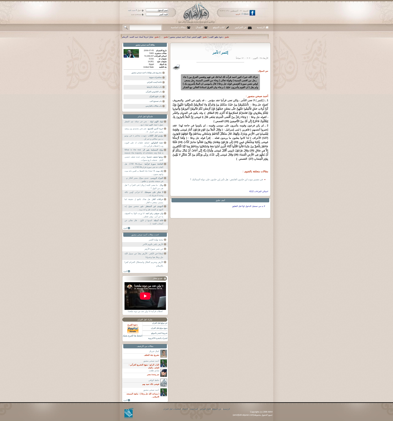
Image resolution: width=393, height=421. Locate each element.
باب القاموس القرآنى (154, 92)
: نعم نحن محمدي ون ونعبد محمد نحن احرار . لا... (144, 130)
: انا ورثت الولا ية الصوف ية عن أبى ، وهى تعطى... (144, 215)
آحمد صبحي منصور (143, 45)
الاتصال (199, 27)
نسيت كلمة (131, 10)
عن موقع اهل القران (159, 323)
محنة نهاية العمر (156, 239)
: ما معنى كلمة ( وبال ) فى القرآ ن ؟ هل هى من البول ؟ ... (144, 187)
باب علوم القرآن (155, 96)
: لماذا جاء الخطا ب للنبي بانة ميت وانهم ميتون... (144, 172)
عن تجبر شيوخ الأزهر (153, 249)
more (126, 228)
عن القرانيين (241, 27)
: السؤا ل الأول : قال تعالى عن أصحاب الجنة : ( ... (144, 222)
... (207, 37)
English (245, 14)
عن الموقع (216, 409)
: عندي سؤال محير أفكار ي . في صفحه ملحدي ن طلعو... (144, 180)
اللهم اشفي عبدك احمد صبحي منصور (232, 37)
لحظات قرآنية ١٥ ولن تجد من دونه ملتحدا (145, 311)
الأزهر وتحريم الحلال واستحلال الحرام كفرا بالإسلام (144, 264)
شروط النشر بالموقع (159, 333)
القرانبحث (194, 409)
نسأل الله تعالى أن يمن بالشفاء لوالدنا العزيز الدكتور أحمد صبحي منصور (125, 37)
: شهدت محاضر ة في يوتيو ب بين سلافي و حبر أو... (144, 137)
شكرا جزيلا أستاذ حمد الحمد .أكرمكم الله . (181, 37)
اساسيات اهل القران (172, 409)
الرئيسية (261, 27)
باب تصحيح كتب (156, 101)
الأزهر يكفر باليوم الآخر (153, 244)
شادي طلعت (154, 370)
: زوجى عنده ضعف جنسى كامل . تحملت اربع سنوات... (144, 158)
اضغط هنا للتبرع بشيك (132, 335)
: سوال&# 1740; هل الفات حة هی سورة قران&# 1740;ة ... (144, 165)
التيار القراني (205, 409)
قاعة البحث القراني (154, 82)
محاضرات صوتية (155, 77)
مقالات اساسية (178, 27)
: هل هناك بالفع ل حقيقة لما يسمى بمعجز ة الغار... (144, 201)
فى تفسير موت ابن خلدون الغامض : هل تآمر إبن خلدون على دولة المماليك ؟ (226, 179)
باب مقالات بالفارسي (154, 106)
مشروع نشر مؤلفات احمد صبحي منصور (146, 73)
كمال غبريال (154, 351)
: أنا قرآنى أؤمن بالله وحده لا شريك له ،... (144, 194)
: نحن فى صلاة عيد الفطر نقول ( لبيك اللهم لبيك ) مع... (144, 123)
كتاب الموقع (219, 27)
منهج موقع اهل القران (159, 328)
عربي (238, 14)
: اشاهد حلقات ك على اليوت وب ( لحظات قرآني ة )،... (144, 144)
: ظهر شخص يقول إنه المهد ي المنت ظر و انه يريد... (144, 208)
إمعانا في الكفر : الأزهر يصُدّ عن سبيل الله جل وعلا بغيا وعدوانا (144, 255)
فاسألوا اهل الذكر (145, 116)
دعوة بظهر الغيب (262, 37)
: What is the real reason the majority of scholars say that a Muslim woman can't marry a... (144, 152)
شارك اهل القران (144, 319)
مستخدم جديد (136, 14)
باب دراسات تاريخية (154, 87)
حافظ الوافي (153, 380)
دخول (139, 10)
